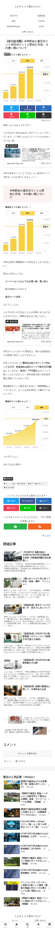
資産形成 (8, 479)
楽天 (31, 484)
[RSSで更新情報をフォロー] (39, 527)
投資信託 (22, 484)
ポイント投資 (10, 484)
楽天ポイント (42, 484)
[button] (49, 496)
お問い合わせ (40, 920)
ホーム (15, 920)
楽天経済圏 (9, 488)
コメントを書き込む (27, 753)
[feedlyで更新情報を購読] (15, 527)
